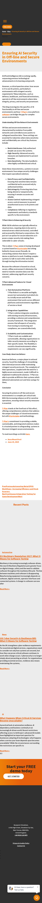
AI (3, 714)
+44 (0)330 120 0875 (21, 835)
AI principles (22, 248)
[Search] (6, 44)
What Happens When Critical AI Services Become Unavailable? (20, 719)
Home (4, 31)
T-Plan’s (24, 112)
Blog (8, 31)
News (4, 634)
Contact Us (21, 846)
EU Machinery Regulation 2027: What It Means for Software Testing (20, 557)
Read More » (5, 589)
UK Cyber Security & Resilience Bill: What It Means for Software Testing (18, 639)
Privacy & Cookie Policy (21, 843)
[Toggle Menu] (5, 21)
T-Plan (15, 246)
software (5, 114)
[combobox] (12, 40)
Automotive (7, 552)
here (28, 434)
